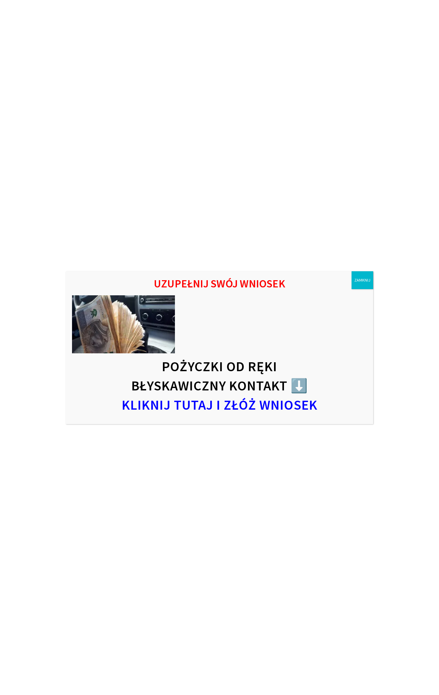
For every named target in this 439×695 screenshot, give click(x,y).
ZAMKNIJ (362, 280)
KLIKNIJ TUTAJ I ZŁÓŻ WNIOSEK (220, 404)
